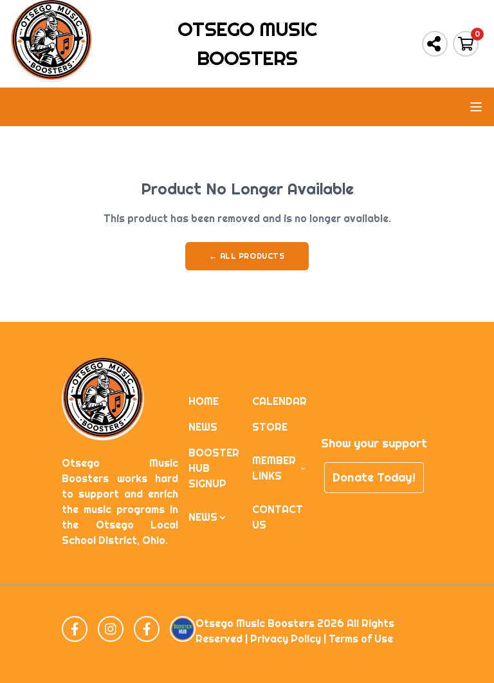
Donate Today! (374, 477)
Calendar (279, 401)
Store (270, 427)
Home (203, 401)
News (202, 427)
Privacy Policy (285, 639)
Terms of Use (361, 639)
